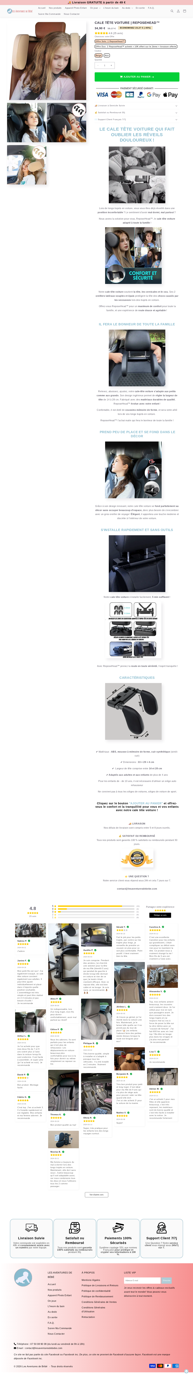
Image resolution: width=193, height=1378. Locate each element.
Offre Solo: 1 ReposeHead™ (110, 41)
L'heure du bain (56, 1306)
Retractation (88, 1317)
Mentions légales (91, 1280)
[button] (95, 8)
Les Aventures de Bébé (34, 1366)
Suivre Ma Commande (60, 1328)
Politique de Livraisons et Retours (100, 1285)
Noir (107, 55)
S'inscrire (166, 1280)
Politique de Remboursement (97, 1296)
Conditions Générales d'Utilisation (93, 1309)
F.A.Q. (51, 1323)
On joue (52, 1301)
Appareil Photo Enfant (60, 1295)
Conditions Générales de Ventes (99, 1302)
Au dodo (52, 1312)
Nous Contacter (56, 1334)
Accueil (52, 1284)
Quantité (98, 60)
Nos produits (54, 1290)
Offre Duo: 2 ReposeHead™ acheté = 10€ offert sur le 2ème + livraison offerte (136, 46)
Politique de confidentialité (96, 1291)
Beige (98, 55)
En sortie (52, 1317)
